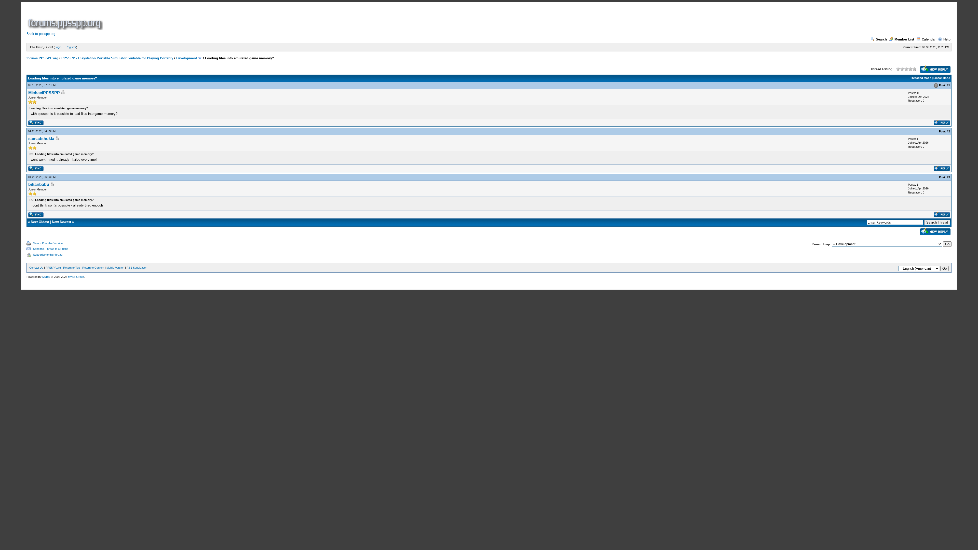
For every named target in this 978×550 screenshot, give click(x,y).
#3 (948, 177)
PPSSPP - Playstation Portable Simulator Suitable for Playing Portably (117, 58)
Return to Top (71, 267)
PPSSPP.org (53, 267)
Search (881, 39)
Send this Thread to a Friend (50, 248)
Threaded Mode (920, 77)
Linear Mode (941, 77)
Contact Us (36, 267)
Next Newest (61, 222)
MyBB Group (76, 276)
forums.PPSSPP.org (42, 58)
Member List (904, 39)
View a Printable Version (48, 243)
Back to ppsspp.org (40, 34)
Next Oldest (40, 222)
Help (946, 39)
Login (58, 47)
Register (71, 47)
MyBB (46, 276)
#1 (948, 85)
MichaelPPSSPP (44, 93)
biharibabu (38, 184)
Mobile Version (115, 267)
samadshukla (41, 138)
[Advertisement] (196, 18)
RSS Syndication (137, 267)
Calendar (929, 39)
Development (186, 58)
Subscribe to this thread (47, 254)
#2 (948, 131)
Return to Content (93, 267)
